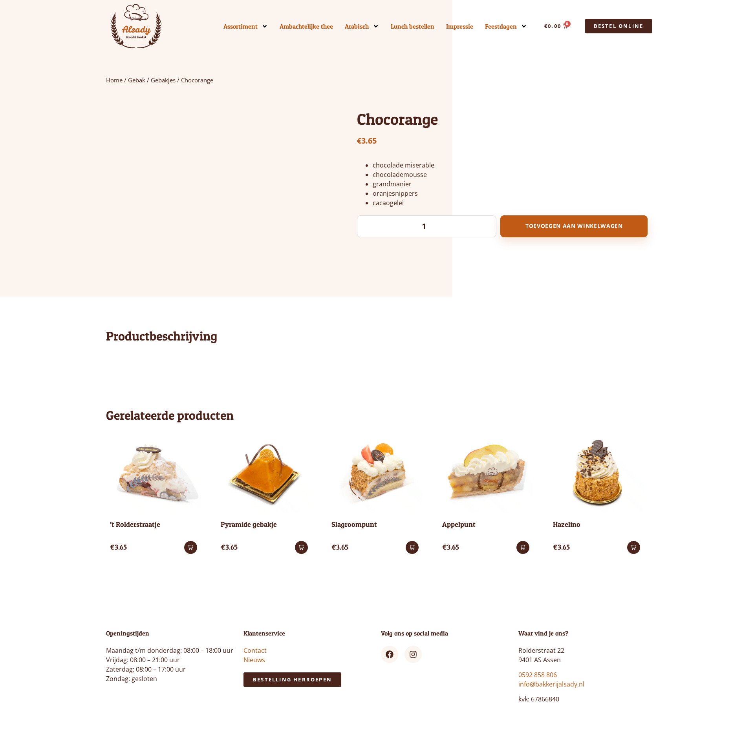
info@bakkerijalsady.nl (551, 684)
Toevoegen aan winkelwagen (574, 225)
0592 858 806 (537, 674)
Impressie (459, 26)
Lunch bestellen (412, 26)
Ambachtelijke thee (306, 26)
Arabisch (357, 26)
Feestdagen (501, 26)
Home (114, 80)
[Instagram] (413, 654)
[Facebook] (389, 654)
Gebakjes (163, 80)
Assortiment (240, 26)
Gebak (136, 80)
